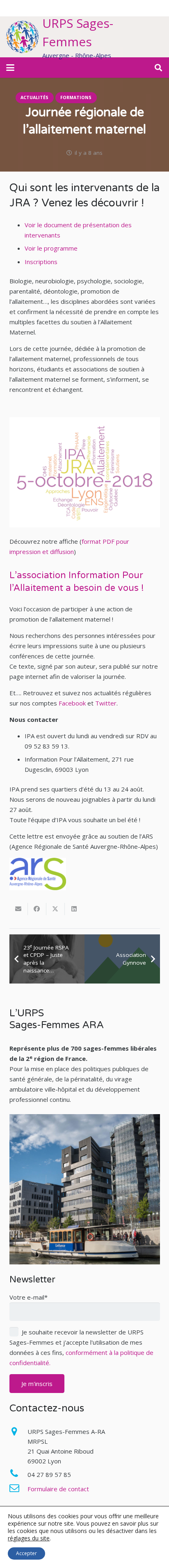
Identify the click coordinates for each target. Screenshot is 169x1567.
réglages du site (29, 1538)
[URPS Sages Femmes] (22, 36)
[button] (10, 67)
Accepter (26, 1553)
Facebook (72, 703)
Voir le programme (51, 248)
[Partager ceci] (37, 909)
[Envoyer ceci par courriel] (18, 909)
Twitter (105, 703)
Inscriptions (41, 262)
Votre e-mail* (28, 1297)
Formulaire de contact (58, 1489)
